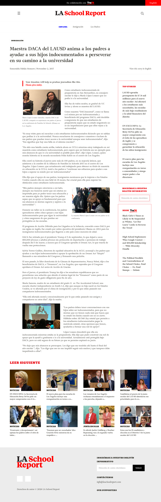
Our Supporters (107, 490)
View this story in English (140, 68)
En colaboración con (77, 2)
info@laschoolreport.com (109, 482)
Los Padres (95, 26)
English (153, 2)
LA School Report (80, 11)
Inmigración (78, 26)
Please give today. (34, 84)
